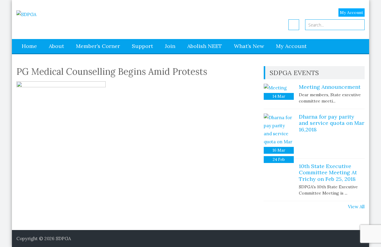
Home (29, 46)
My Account (351, 12)
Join (170, 46)
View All (356, 206)
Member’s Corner (98, 46)
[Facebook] (293, 24)
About (56, 46)
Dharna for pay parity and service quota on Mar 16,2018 (331, 123)
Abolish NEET (204, 46)
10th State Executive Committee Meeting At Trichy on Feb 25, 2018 (328, 172)
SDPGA (63, 238)
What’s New (249, 46)
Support (142, 46)
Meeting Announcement (329, 86)
